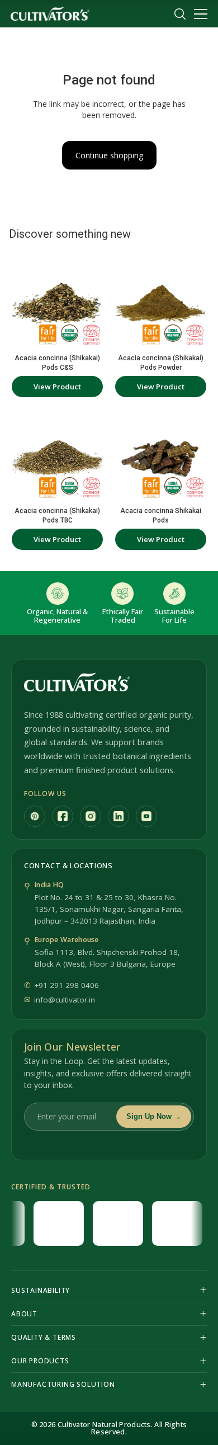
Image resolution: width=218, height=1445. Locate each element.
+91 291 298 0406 (66, 985)
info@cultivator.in (64, 1000)
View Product (57, 387)
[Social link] (34, 816)
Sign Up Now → (153, 1116)
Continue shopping (109, 155)
